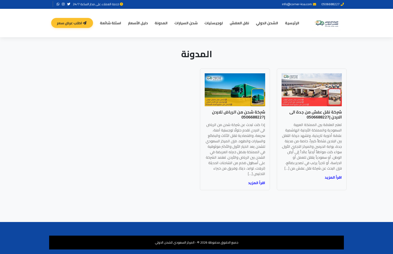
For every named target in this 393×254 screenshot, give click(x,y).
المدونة (161, 23)
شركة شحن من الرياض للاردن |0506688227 (238, 114)
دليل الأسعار (138, 23)
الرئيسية (292, 23)
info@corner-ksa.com (297, 4)
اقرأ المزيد (333, 177)
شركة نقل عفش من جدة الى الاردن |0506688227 (315, 114)
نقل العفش (239, 23)
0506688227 (330, 4)
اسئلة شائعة (110, 23)
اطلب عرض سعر (70, 23)
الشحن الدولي (267, 23)
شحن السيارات (186, 23)
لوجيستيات (213, 23)
